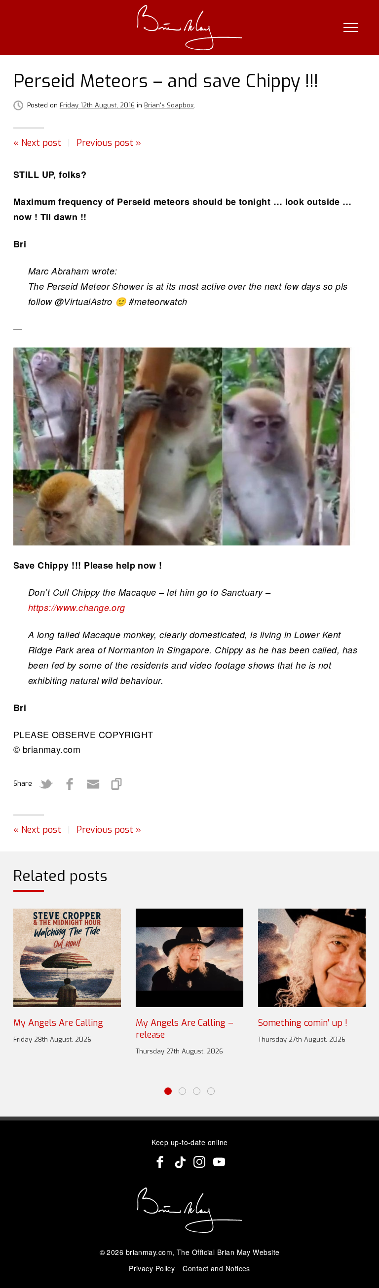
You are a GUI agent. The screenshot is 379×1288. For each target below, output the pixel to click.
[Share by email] (93, 784)
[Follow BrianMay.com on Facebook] (160, 1162)
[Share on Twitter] (46, 784)
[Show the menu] (351, 27)
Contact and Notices (216, 1268)
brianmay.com (149, 1252)
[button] (168, 1091)
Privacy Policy (152, 1268)
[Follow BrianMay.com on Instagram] (199, 1162)
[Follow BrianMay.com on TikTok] (180, 1162)
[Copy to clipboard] (117, 784)
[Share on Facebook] (69, 784)
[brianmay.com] (189, 27)
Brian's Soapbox (169, 105)
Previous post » (108, 143)
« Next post (37, 143)
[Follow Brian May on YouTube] (219, 1162)
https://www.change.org (76, 607)
